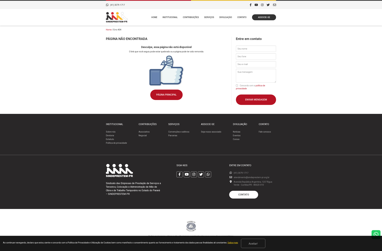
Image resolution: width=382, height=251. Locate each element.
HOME (154, 17)
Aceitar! (253, 243)
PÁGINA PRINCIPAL (166, 94)
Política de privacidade (116, 143)
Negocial (143, 135)
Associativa (144, 132)
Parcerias (172, 135)
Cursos (236, 139)
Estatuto (110, 139)
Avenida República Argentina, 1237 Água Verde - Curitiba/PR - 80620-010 (253, 183)
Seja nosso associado (211, 132)
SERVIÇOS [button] (209, 17)
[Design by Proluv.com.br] (191, 226)
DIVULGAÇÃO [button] (225, 17)
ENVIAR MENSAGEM (256, 99)
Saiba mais (233, 242)
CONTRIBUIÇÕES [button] (191, 17)
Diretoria (110, 135)
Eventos (237, 135)
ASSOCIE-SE (264, 17)
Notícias (236, 132)
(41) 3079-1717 (117, 5)
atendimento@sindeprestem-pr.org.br (251, 177)
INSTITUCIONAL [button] (170, 17)
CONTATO (242, 17)
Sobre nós (110, 132)
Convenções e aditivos (178, 132)
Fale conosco (265, 132)
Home (109, 29)
